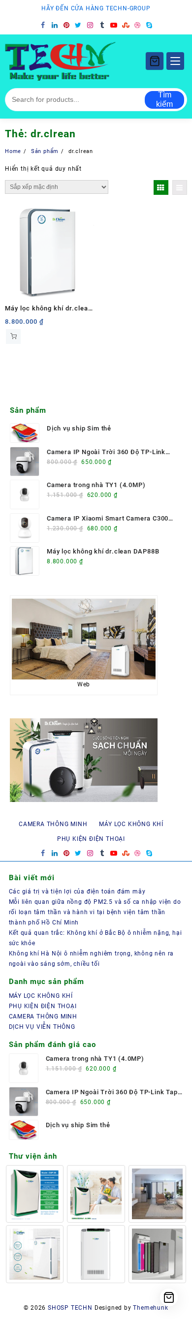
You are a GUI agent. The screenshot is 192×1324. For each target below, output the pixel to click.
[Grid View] (161, 187)
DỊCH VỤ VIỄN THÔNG (42, 1026)
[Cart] (154, 61)
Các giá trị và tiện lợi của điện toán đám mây (77, 891)
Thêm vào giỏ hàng (13, 336)
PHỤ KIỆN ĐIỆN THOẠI (43, 1006)
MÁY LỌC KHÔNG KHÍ (41, 995)
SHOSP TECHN (70, 1307)
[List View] (179, 187)
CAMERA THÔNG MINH (43, 1016)
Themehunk (150, 1307)
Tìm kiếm (164, 99)
